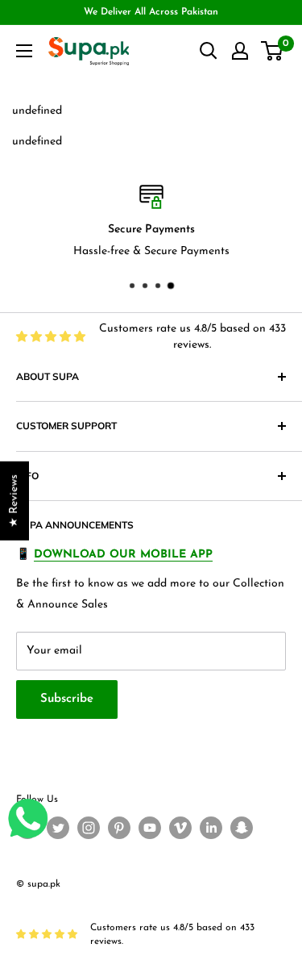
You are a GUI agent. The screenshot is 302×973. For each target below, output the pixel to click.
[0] (273, 51)
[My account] (240, 51)
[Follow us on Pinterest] (119, 827)
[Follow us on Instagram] (88, 827)
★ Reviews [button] (14, 501)
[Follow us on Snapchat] (241, 827)
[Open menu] (24, 50)
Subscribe (66, 699)
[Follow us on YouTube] (150, 827)
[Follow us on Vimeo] (180, 827)
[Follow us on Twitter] (58, 827)
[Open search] (208, 51)
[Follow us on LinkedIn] (211, 827)
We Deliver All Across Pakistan (151, 12)
